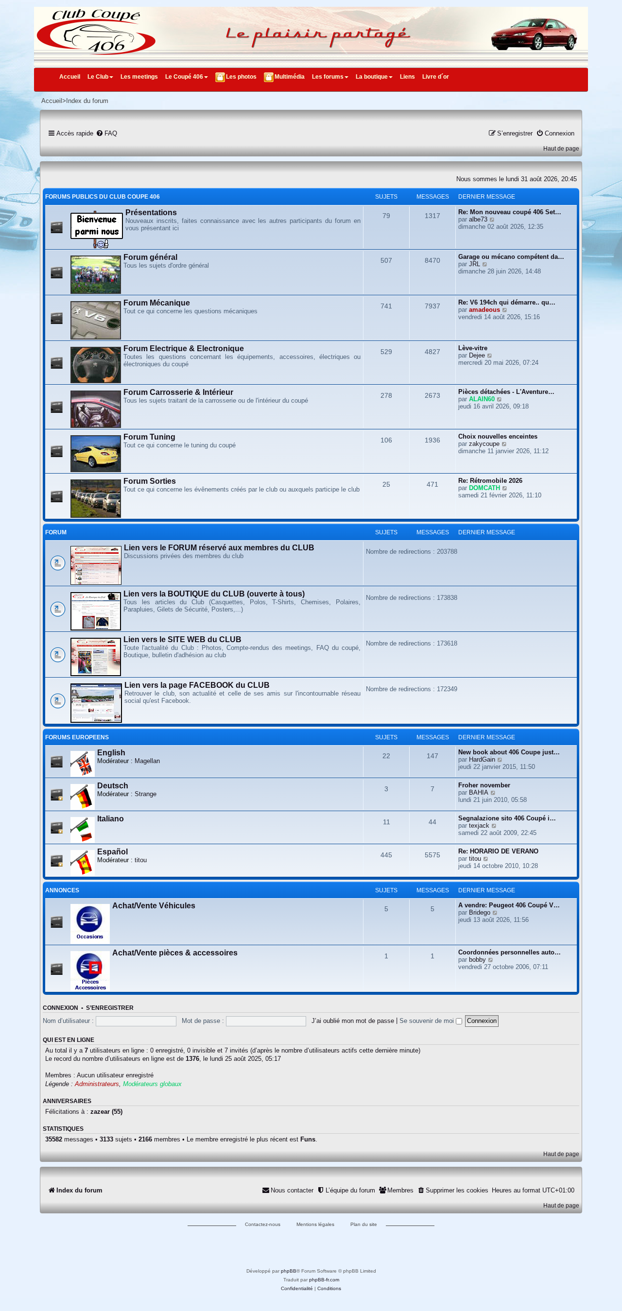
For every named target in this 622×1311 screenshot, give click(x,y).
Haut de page (561, 148)
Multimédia (290, 76)
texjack (479, 825)
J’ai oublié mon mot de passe (352, 1020)
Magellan (147, 761)
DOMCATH (484, 488)
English (111, 753)
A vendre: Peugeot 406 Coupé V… (509, 905)
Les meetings (139, 76)
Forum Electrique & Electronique (183, 348)
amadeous (484, 309)
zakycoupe (484, 443)
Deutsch (112, 786)
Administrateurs (97, 1084)
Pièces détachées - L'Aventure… (506, 391)
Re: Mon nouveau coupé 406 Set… (509, 212)
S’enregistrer (110, 1008)
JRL (474, 264)
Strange (145, 794)
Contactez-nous (262, 1224)
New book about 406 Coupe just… (509, 752)
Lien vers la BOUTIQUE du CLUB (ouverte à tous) (214, 594)
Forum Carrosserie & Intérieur (178, 392)
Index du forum (87, 100)
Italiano (110, 819)
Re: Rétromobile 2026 (490, 480)
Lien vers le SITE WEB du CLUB (182, 639)
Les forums (328, 76)
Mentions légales (315, 1224)
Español (112, 852)
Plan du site (363, 1224)
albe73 (478, 219)
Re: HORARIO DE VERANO (498, 851)
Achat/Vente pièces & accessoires (175, 953)
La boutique (372, 76)
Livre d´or (435, 76)
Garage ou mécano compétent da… (511, 256)
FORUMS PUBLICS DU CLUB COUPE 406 (102, 196)
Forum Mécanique (156, 303)
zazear (100, 1111)
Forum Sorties (149, 481)
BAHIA (478, 792)
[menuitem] (106, 133)
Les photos (241, 76)
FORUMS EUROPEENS (77, 737)
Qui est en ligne (68, 1040)
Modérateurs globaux (152, 1084)
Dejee (477, 355)
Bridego (479, 912)
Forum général (150, 257)
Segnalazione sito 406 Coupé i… (507, 818)
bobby (477, 959)
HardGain (482, 759)
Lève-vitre (472, 348)
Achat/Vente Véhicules (153, 906)
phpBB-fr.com (324, 1279)
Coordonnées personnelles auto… (509, 952)
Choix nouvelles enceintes (497, 436)
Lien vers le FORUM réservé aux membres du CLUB (219, 548)
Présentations (151, 212)
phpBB (288, 1271)
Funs (307, 1139)
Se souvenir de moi (427, 1020)
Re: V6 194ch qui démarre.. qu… (506, 302)
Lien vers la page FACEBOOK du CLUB (197, 685)
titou (141, 860)
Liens (407, 76)
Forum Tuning (149, 437)
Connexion (60, 1008)
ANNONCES (62, 890)
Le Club (97, 76)
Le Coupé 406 (184, 76)
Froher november (484, 785)
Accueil (69, 76)
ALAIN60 (482, 399)
